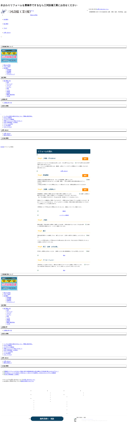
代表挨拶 (8, 69)
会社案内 (6, 19)
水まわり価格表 (72, 402)
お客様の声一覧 (70, 390)
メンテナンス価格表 (73, 404)
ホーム (32, 10)
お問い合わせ (7, 32)
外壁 (7, 82)
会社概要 (8, 71)
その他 (8, 96)
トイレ (8, 90)
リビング (8, 85)
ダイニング (9, 84)
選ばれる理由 (33, 15)
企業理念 (8, 72)
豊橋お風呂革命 (10, 94)
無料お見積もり (89, 395)
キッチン (8, 87)
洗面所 (8, 91)
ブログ (5, 28)
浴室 (7, 88)
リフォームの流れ (72, 413)
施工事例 (6, 23)
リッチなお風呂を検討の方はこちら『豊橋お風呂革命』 (74, 398)
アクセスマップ (10, 74)
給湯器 (8, 93)
